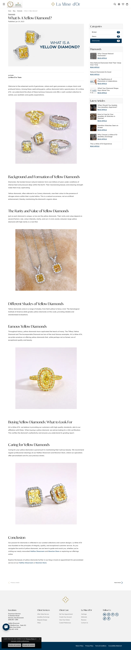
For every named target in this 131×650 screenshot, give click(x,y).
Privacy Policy (89, 646)
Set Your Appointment (66, 614)
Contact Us (84, 623)
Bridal (105, 32)
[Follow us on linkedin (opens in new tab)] (104, 614)
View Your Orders (64, 620)
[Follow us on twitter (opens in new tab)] (117, 614)
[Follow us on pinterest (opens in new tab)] (112, 614)
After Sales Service (43, 614)
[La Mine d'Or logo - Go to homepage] (65, 4)
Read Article (102, 58)
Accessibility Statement (115, 646)
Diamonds (19, 11)
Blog (14, 11)
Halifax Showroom (37, 551)
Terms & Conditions (100, 646)
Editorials (84, 617)
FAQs (39, 623)
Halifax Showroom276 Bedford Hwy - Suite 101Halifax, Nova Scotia (17, 626)
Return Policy (79, 646)
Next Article (117, 582)
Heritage (84, 614)
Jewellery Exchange (43, 617)
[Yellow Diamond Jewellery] (46, 133)
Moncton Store (53, 551)
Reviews (83, 620)
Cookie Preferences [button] (65, 623)
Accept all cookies (28, 645)
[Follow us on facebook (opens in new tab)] (108, 618)
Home (9, 11)
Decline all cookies (15, 645)
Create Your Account (65, 617)
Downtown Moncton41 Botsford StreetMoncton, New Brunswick (16, 616)
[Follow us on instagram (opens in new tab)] (108, 614)
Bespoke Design (42, 620)
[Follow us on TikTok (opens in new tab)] (104, 618)
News (105, 36)
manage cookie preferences (20, 641)
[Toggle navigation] (4, 4)
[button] (115, 4)
